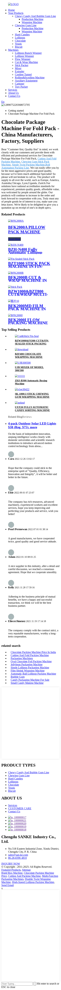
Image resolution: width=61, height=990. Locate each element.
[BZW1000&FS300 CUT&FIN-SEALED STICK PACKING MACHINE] (27, 336)
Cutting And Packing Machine (24, 876)
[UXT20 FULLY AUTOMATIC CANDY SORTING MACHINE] (20, 402)
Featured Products (11, 869)
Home (11, 10)
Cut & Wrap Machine (26, 62)
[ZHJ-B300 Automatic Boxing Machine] (20, 376)
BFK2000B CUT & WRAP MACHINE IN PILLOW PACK (27, 280)
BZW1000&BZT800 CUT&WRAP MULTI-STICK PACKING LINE (29, 294)
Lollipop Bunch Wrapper (28, 53)
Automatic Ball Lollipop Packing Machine (33, 673)
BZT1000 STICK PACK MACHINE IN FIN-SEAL (29, 266)
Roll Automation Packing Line (25, 166)
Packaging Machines (22, 658)
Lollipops (20, 37)
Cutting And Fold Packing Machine (30, 655)
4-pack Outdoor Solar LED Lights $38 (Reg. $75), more (32, 425)
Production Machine (32, 19)
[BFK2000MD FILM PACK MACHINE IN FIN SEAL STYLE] (13, 301)
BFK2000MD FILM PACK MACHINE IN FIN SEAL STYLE (27, 309)
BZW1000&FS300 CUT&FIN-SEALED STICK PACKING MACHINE (32, 343)
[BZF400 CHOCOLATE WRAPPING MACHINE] (21, 349)
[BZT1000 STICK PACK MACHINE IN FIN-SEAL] (21, 258)
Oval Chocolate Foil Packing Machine (31, 661)
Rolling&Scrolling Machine (30, 77)
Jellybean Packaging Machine (27, 664)
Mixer (18, 68)
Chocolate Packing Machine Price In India (33, 652)
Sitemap (26, 869)
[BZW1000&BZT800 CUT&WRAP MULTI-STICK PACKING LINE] (15, 286)
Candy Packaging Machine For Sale (30, 679)
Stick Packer (21, 65)
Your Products (15, 13)
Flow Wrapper (22, 59)
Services (12, 89)
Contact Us (14, 95)
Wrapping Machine (32, 22)
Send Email (7, 885)
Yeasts (18, 43)
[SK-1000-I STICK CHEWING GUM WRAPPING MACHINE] (22, 389)
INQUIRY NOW (10, 863)
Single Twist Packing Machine (28, 164)
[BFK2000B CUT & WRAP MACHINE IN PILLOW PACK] (16, 272)
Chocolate (20, 40)
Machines (13, 49)
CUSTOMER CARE (19, 808)
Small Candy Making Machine (27, 682)
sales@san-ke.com (18, 854)
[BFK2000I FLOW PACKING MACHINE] (15, 315)
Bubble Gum (18, 676)
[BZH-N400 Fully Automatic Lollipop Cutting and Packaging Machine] (15, 244)
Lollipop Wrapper (24, 56)
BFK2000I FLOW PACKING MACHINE (28, 321)
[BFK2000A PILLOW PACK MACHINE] (16, 220)
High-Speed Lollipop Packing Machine (33, 882)
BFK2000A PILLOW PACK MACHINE (26, 229)
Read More (14, 239)
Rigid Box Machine (12, 872)
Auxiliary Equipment (26, 80)
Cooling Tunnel (23, 74)
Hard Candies (22, 34)
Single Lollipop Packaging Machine (30, 667)
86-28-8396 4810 (17, 857)
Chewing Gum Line (25, 25)
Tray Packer (21, 86)
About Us (13, 92)
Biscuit (18, 46)
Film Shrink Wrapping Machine (28, 670)
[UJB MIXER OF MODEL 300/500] (23, 362)
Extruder (19, 71)
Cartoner (19, 83)
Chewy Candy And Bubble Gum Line (35, 16)
